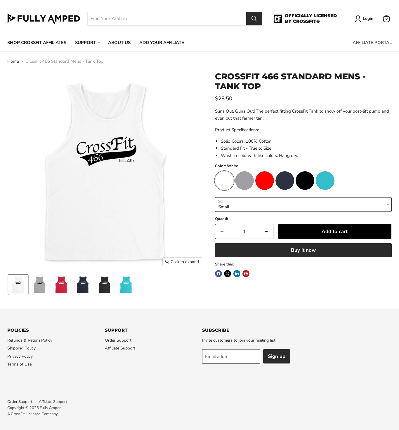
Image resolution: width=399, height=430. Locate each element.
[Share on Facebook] (218, 273)
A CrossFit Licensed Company (32, 414)
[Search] (254, 18)
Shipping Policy (21, 348)
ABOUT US (119, 43)
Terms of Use (19, 364)
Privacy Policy (20, 356)
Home (13, 61)
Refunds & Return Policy (29, 340)
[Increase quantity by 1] (266, 231)
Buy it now (303, 250)
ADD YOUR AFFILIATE (161, 43)
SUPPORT (86, 43)
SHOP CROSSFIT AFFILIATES (36, 43)
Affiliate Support (120, 348)
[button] (18, 285)
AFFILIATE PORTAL (372, 43)
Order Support (118, 340)
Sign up (276, 356)
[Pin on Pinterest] (245, 273)
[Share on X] (227, 273)
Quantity (222, 219)
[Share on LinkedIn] (236, 273)
